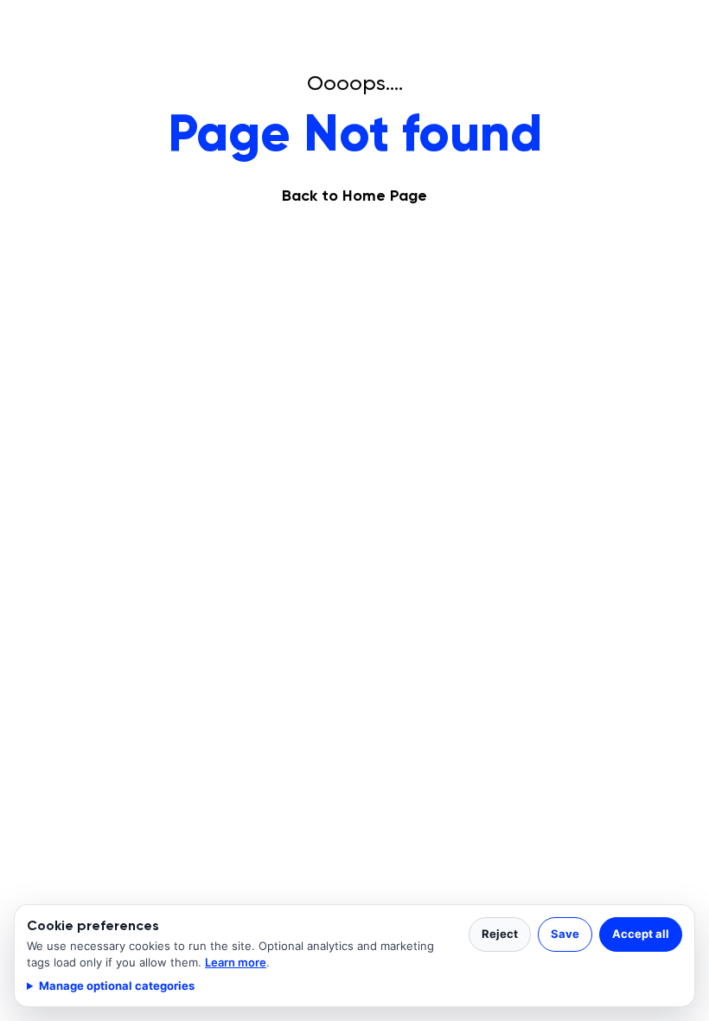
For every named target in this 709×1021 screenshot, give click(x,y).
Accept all (640, 934)
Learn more (235, 962)
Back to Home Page (354, 195)
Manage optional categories (117, 985)
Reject (500, 934)
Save (565, 934)
